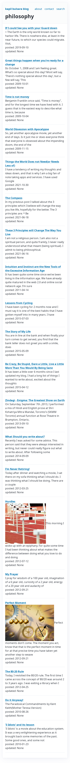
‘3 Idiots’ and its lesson (19, 725)
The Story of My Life (18, 331)
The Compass (13, 198)
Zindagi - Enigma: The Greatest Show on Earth (35, 400)
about (38, 9)
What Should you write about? (25, 436)
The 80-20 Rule (14, 671)
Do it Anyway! (14, 700)
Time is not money (17, 97)
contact (49, 9)
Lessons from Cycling (19, 303)
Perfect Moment (15, 603)
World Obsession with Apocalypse (27, 129)
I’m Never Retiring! (17, 469)
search (60, 9)
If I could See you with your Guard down (31, 28)
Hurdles (10, 501)
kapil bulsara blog (17, 9)
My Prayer (11, 574)
